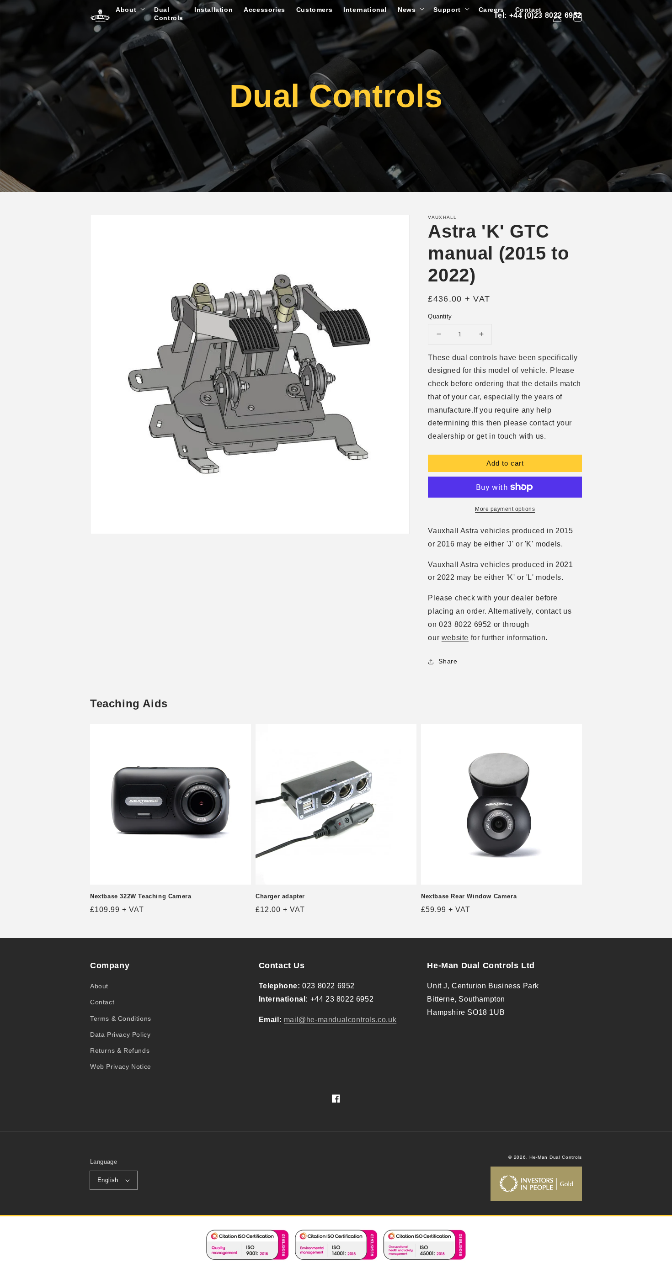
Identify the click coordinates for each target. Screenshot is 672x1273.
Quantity (440, 316)
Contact (102, 1002)
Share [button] (447, 661)
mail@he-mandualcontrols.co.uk (340, 1020)
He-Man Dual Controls (555, 1157)
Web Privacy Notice (120, 1066)
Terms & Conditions (120, 1018)
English (107, 1180)
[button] (129, 9)
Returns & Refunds (119, 1050)
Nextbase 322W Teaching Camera (140, 896)
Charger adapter (280, 896)
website (455, 638)
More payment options (505, 509)
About (99, 986)
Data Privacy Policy (120, 1034)
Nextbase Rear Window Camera (469, 896)
